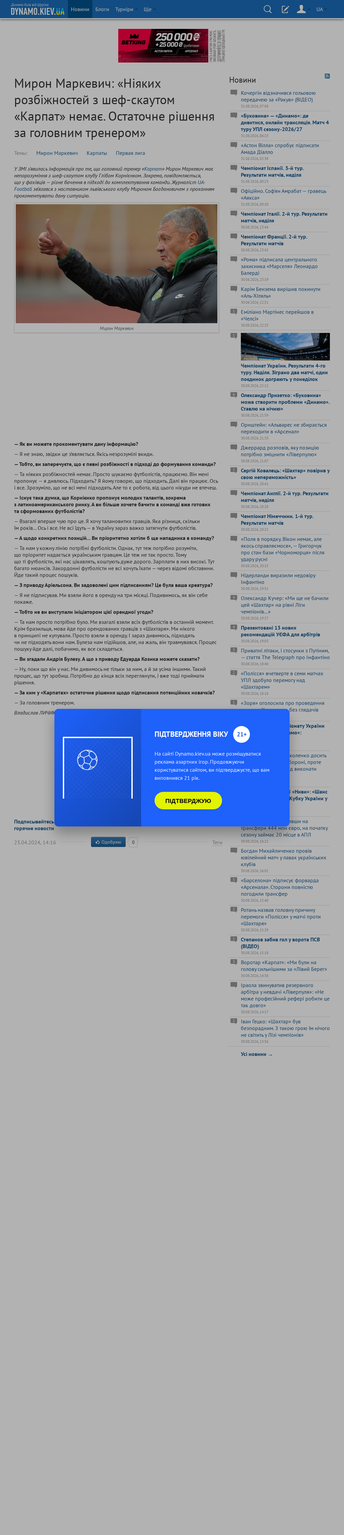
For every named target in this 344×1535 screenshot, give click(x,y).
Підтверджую (188, 800)
